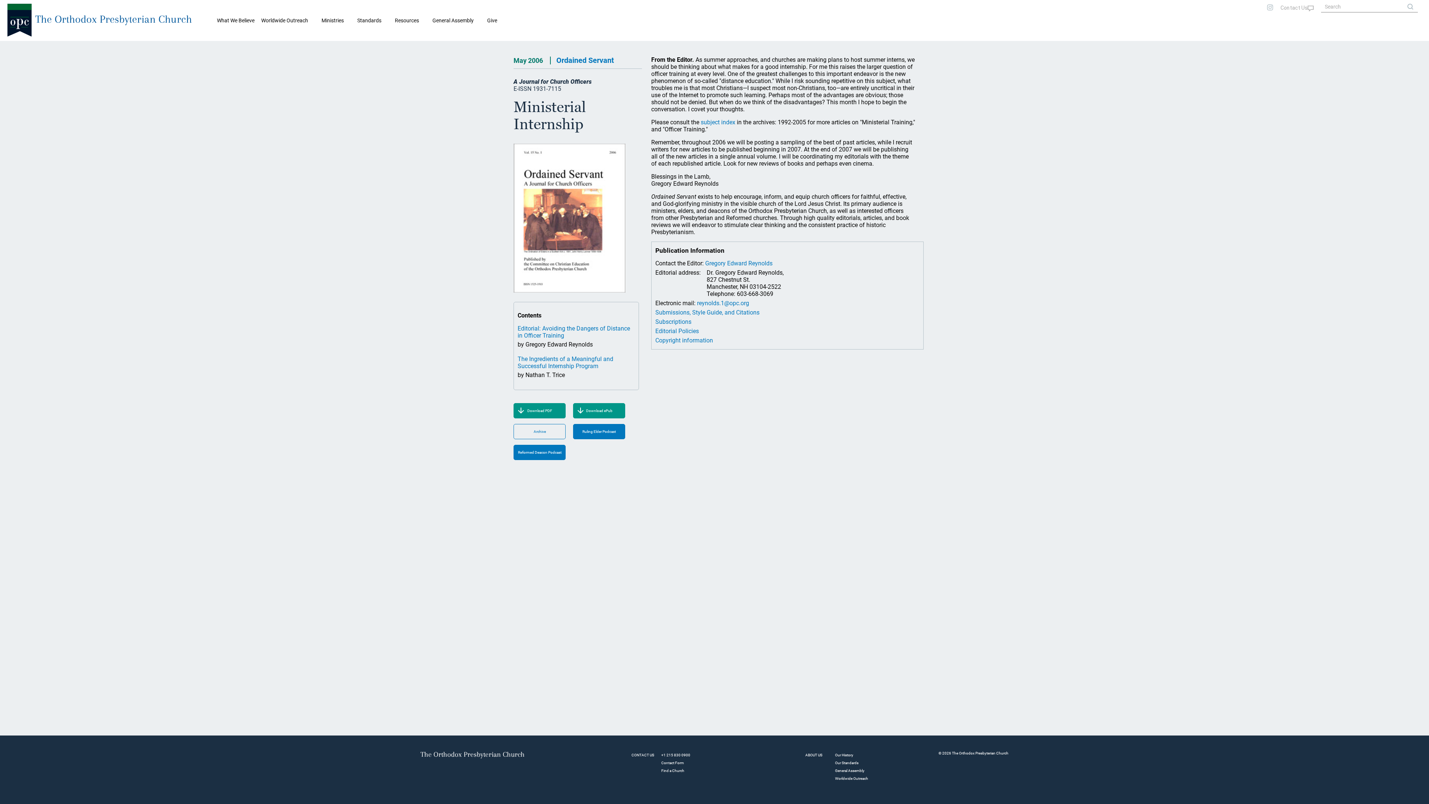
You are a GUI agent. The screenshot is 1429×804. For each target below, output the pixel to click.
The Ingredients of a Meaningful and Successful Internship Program (565, 362)
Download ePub (599, 411)
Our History (844, 755)
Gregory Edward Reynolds (739, 263)
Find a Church (672, 771)
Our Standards (847, 763)
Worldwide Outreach (851, 778)
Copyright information (684, 340)
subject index (718, 122)
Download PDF (539, 411)
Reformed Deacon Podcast (540, 452)
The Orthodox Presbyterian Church (113, 19)
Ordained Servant (585, 60)
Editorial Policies (677, 331)
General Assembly (453, 20)
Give (492, 20)
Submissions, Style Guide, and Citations (707, 312)
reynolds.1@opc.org (723, 303)
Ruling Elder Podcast (599, 432)
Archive (540, 432)
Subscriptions (673, 321)
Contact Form (672, 763)
